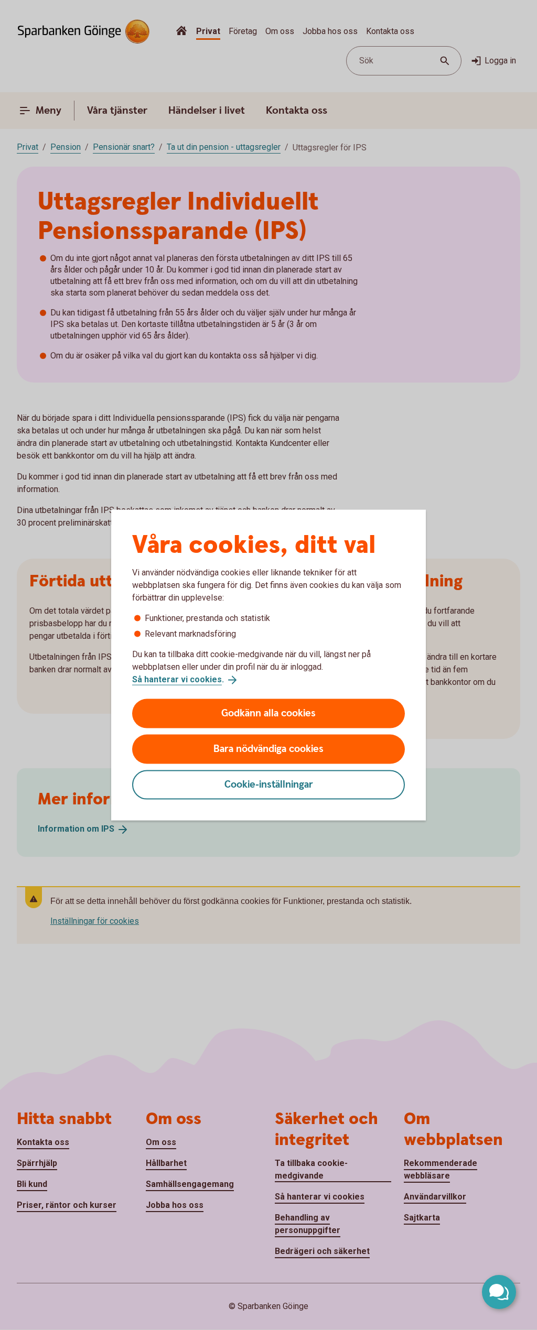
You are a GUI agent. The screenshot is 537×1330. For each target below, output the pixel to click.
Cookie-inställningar (268, 784)
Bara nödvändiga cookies (268, 748)
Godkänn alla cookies (268, 712)
